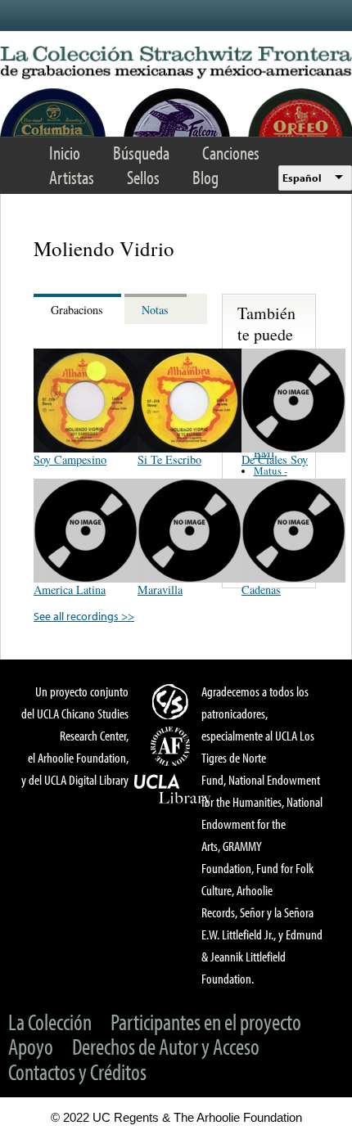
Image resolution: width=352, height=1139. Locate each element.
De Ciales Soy (274, 459)
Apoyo (30, 1046)
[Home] (176, 63)
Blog (205, 177)
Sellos (143, 177)
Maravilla (160, 589)
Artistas (71, 177)
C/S (172, 701)
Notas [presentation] (155, 309)
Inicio (64, 152)
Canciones (230, 152)
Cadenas (261, 589)
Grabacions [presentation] (77, 309)
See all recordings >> (84, 616)
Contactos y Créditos (77, 1071)
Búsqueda (141, 152)
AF (172, 746)
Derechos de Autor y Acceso (165, 1046)
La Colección (50, 1021)
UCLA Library (172, 789)
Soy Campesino (70, 459)
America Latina (70, 589)
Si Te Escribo (169, 459)
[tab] (79, 309)
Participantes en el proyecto (206, 1021)
